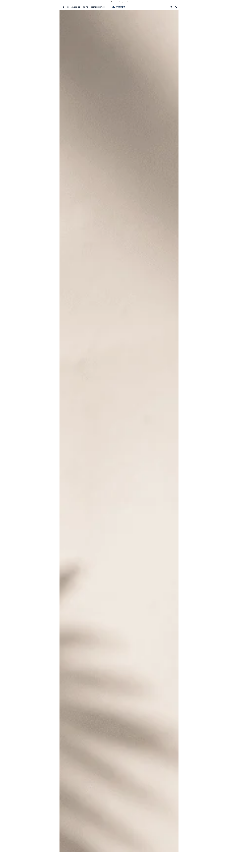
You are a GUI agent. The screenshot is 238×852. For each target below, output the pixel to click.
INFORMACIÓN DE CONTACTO (77, 7)
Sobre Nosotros (98, 7)
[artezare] (119, 7)
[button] (176, 7)
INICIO (62, 7)
